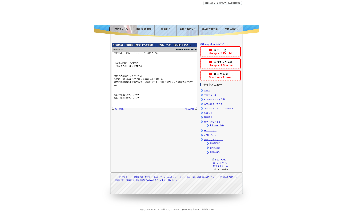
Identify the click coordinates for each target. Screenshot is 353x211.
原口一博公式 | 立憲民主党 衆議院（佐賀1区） (151, 4)
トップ (118, 177)
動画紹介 (165, 31)
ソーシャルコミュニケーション (218, 108)
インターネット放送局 (214, 99)
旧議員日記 (215, 143)
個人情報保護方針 (234, 3)
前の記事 (119, 109)
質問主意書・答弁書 (213, 104)
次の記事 (189, 109)
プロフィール (121, 31)
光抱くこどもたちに (213, 139)
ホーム (207, 90)
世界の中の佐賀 (217, 125)
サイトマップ (221, 3)
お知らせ (179, 49)
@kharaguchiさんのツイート (214, 44)
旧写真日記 (215, 148)
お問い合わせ (209, 3)
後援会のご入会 (187, 31)
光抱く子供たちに (230, 177)
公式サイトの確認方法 (220, 169)
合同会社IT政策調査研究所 (203, 209)
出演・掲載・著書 (143, 31)
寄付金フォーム (209, 31)
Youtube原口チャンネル (155, 180)
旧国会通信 (215, 152)
